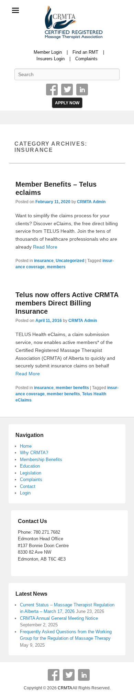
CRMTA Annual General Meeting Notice (59, 618)
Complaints (86, 58)
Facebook (52, 89)
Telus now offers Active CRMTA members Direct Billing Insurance (67, 303)
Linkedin (82, 89)
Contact (27, 486)
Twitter (67, 89)
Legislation (30, 473)
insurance (44, 260)
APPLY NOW (67, 103)
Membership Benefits (41, 459)
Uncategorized (70, 260)
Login (25, 492)
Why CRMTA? (34, 452)
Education (30, 466)
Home (26, 446)
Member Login (48, 52)
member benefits (72, 387)
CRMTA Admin (91, 201)
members (56, 266)
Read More (45, 247)
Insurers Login (50, 58)
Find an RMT (85, 52)
